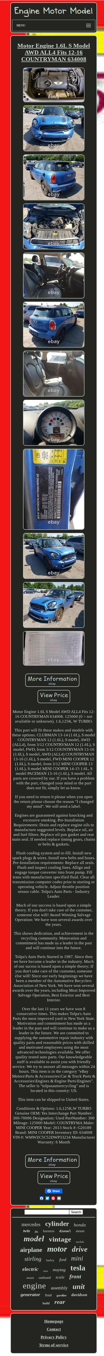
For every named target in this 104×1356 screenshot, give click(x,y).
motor (57, 1248)
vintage (60, 1239)
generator (30, 1294)
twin (26, 1231)
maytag (59, 1269)
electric (30, 1269)
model (34, 1238)
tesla (77, 1267)
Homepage (53, 1321)
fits (36, 1231)
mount (30, 1278)
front (75, 1277)
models (80, 1241)
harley (50, 1260)
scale (60, 1277)
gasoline (62, 1295)
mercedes (31, 1224)
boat (48, 1295)
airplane (31, 1249)
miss (45, 1271)
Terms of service (53, 1345)
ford (62, 1259)
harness (48, 1231)
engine (34, 1285)
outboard (45, 1278)
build (46, 1303)
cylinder (57, 1223)
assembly (59, 1287)
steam (80, 1231)
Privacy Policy (54, 1337)
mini (77, 1258)
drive (80, 1249)
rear (59, 1302)
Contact (54, 1329)
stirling (32, 1259)
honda (80, 1224)
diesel (65, 1231)
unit (79, 1286)
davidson (79, 1295)
